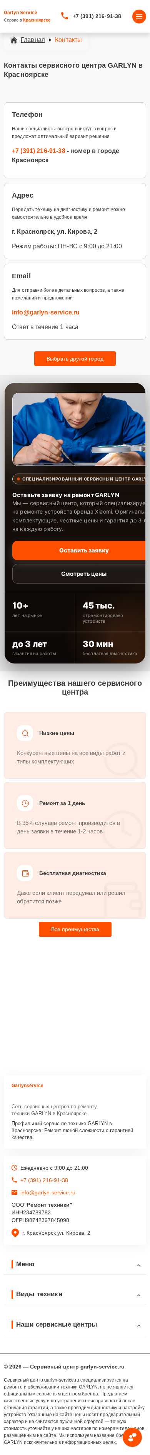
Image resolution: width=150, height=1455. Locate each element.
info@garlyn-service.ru (46, 312)
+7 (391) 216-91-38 (97, 16)
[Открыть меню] (139, 16)
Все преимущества (75, 929)
